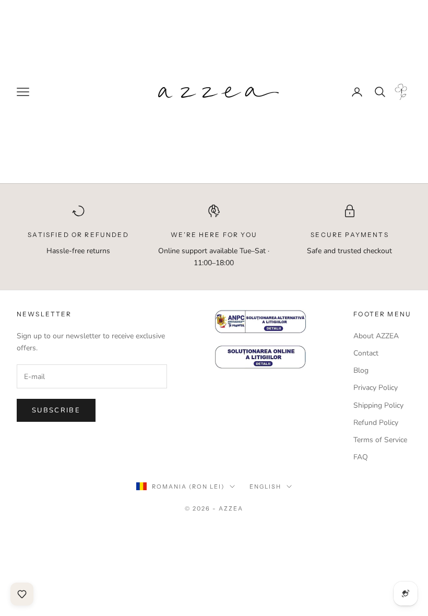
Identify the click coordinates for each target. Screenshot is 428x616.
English (265, 486)
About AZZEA (376, 336)
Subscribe (56, 410)
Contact (365, 353)
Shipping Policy (378, 405)
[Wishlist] (21, 594)
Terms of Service (380, 440)
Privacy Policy (375, 388)
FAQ (360, 457)
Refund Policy (375, 423)
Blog (360, 370)
